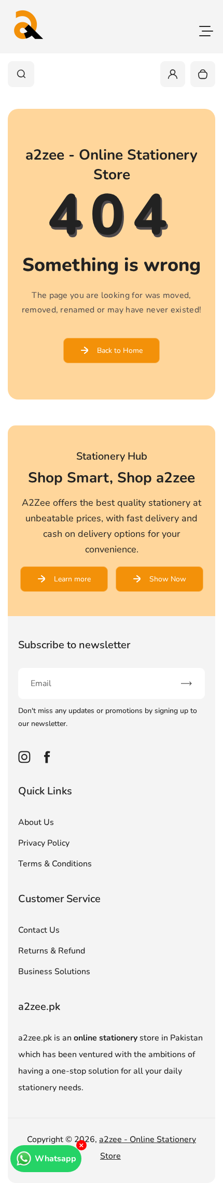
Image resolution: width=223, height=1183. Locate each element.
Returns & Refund (51, 951)
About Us (36, 822)
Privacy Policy (43, 843)
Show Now (167, 579)
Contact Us (39, 930)
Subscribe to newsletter (74, 645)
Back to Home (120, 350)
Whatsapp (55, 1158)
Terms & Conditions (55, 864)
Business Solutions (54, 971)
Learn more (72, 579)
